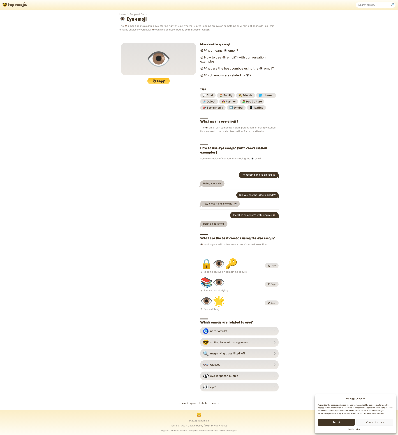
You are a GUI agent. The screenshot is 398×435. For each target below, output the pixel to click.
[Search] (392, 5)
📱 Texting (256, 107)
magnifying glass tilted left (224, 353)
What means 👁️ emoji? (221, 50)
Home (122, 14)
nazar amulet (215, 331)
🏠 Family (225, 95)
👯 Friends (245, 95)
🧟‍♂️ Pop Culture (252, 101)
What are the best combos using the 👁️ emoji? (239, 68)
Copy (161, 81)
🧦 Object (209, 101)
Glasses (211, 365)
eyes (209, 387)
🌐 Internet (266, 95)
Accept (336, 422)
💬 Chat (208, 95)
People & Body (138, 14)
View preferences (375, 422)
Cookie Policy (354, 429)
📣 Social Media (213, 107)
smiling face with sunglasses (225, 342)
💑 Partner (229, 101)
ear (215, 403)
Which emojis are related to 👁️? (227, 75)
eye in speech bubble (220, 376)
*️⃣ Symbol (236, 107)
